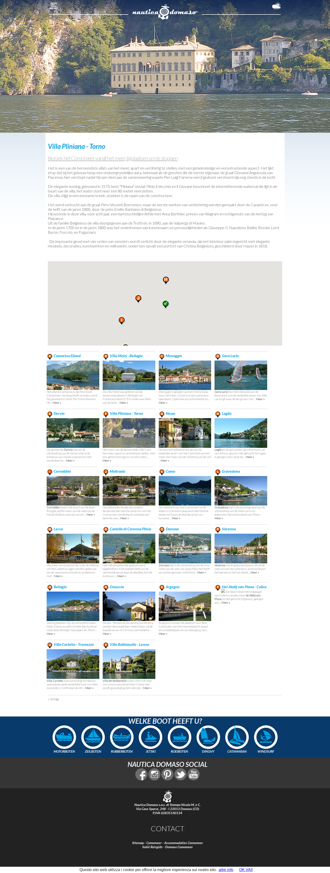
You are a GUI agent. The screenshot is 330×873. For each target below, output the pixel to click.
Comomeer (154, 843)
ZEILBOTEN (93, 751)
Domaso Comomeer (179, 847)
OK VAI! (246, 870)
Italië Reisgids (152, 847)
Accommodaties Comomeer (183, 843)
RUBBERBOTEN (122, 751)
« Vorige (53, 699)
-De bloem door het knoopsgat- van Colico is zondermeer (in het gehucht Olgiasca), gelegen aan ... (240, 594)
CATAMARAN (237, 751)
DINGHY (208, 751)
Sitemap (138, 843)
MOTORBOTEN (64, 751)
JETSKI (151, 751)
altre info (226, 870)
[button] (166, 280)
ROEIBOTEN (179, 751)
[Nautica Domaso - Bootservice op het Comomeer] (165, 19)
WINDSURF (266, 751)
